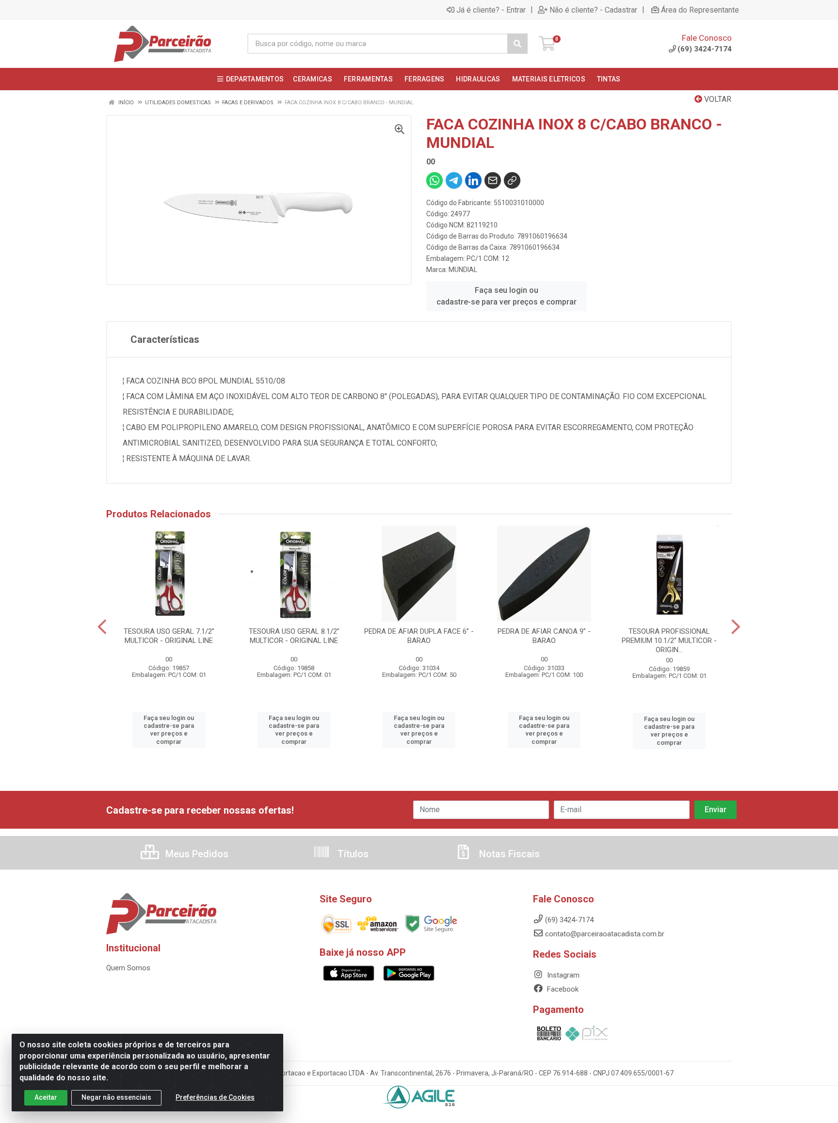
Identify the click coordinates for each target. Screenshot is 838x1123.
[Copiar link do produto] (512, 180)
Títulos (352, 854)
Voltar (716, 99)
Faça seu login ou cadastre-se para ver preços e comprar (506, 296)
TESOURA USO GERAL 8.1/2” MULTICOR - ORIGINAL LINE (294, 636)
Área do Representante (700, 10)
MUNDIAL (463, 269)
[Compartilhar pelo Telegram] (454, 180)
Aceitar (45, 1097)
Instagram (562, 975)
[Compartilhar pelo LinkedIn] (473, 180)
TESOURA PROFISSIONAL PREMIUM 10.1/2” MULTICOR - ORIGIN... (669, 640)
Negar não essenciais (116, 1097)
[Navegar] (102, 627)
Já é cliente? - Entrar (491, 10)
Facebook (562, 989)
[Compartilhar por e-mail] (492, 180)
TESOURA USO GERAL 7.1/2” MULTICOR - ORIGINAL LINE (169, 636)
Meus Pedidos (195, 854)
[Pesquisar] (517, 43)
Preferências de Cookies (215, 1097)
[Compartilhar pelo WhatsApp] (434, 180)
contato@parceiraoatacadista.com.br (604, 934)
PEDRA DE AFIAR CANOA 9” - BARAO (544, 636)
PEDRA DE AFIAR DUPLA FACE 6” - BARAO (419, 636)
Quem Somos (128, 967)
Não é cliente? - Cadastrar (593, 10)
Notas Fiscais (508, 854)
